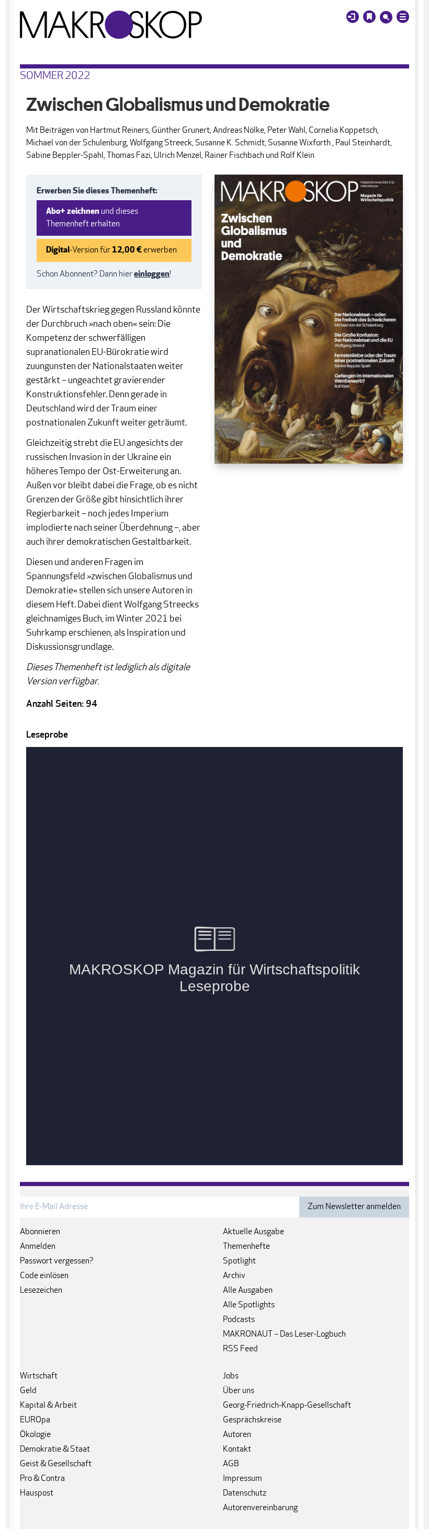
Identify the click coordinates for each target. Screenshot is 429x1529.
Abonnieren (40, 1232)
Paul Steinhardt (362, 143)
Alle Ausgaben (248, 1290)
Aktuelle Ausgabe (253, 1232)
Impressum (242, 1479)
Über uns (238, 1391)
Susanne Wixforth (300, 143)
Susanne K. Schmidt (230, 143)
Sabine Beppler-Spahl (65, 156)
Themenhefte (246, 1247)
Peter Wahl (286, 131)
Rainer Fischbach (234, 156)
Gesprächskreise (252, 1420)
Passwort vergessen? (57, 1261)
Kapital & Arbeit (48, 1405)
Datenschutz (244, 1493)
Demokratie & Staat (55, 1449)
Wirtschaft (39, 1376)
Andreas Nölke (238, 131)
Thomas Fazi (129, 156)
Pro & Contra (42, 1479)
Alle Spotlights (249, 1305)
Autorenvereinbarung (260, 1508)
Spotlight (239, 1261)
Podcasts (239, 1320)
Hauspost (36, 1493)
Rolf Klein (297, 156)
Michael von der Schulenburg (76, 143)
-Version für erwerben (111, 250)
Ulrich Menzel (177, 156)
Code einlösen (44, 1276)
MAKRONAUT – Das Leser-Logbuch (284, 1334)
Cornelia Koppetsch (343, 131)
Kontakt (237, 1449)
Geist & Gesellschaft (56, 1464)
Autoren (237, 1435)
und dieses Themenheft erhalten (92, 218)
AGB (231, 1464)
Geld (28, 1391)
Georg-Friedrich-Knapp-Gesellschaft (287, 1405)
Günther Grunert (181, 131)
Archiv (234, 1276)
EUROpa (35, 1420)
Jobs (231, 1376)
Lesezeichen (41, 1290)
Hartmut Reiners (119, 131)
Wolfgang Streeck (161, 143)
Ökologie (35, 1435)
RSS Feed (240, 1349)
